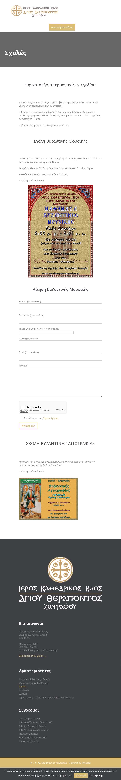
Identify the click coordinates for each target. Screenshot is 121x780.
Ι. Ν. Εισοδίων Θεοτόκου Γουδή (35, 722)
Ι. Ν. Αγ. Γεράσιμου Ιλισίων (32, 726)
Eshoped (86, 762)
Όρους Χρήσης (51, 418)
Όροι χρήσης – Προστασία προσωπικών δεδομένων (46, 697)
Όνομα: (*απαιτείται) (30, 301)
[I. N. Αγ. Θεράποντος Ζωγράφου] (62, 11)
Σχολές (23, 686)
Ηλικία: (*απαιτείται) (29, 338)
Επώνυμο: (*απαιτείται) (31, 315)
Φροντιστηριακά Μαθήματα (33, 682)
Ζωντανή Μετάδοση (29, 718)
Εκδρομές (24, 689)
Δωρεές (23, 693)
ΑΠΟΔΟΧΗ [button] (81, 775)
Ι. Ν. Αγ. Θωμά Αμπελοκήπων (34, 729)
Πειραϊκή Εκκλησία (28, 733)
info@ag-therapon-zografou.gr (42, 650)
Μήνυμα (23, 365)
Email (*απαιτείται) (29, 352)
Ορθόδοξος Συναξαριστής (33, 737)
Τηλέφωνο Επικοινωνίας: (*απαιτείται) (39, 328)
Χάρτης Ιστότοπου (29, 741)
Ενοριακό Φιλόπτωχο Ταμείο (34, 679)
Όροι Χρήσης (95, 775)
